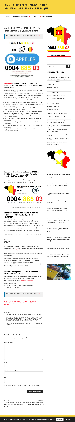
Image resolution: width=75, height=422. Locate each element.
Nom (5, 362)
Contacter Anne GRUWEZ (53, 82)
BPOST (8, 312)
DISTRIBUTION (10, 317)
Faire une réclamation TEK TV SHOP (56, 95)
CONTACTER (13, 316)
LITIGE (21, 318)
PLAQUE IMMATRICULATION (27, 319)
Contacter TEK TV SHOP (53, 104)
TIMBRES (8, 324)
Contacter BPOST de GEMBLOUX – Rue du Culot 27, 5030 (22, 301)
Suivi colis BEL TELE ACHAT (53, 106)
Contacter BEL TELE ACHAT (53, 109)
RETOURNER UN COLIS (30, 322)
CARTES (39, 314)
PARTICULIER (16, 319)
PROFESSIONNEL (19, 320)
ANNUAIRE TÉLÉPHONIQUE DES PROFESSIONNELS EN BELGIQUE (26, 6)
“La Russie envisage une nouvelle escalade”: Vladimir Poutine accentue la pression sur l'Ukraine (58, 256)
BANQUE (24, 314)
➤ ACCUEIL (7, 16)
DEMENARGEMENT (31, 316)
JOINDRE (16, 318)
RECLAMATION (33, 320)
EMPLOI (16, 317)
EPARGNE (33, 317)
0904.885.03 (26, 264)
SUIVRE (34, 323)
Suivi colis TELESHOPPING (53, 87)
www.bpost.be (17, 250)
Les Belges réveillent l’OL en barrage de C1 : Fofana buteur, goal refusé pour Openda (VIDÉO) (57, 230)
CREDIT (25, 316)
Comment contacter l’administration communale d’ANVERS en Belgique (56, 121)
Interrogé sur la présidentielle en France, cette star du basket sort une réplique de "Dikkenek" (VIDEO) (58, 239)
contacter (8, 83)
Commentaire (8, 342)
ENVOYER (27, 317)
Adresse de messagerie (11, 370)
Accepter (59, 419)
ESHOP (37, 317)
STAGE (12, 323)
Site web (6, 377)
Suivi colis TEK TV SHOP (52, 101)
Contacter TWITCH (51, 84)
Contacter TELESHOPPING (53, 93)
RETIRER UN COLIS (19, 322)
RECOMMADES (10, 322)
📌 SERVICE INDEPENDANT (46, 16)
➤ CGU (34, 16)
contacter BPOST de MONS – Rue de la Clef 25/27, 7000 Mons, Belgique (10, 302)
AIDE (13, 314)
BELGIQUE (28, 314)
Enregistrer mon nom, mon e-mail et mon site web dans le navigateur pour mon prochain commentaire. (22, 386)
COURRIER (19, 316)
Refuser (67, 419)
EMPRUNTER (22, 317)
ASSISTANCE (18, 314)
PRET (13, 320)
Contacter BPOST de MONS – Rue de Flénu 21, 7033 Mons (35, 301)
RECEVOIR (26, 320)
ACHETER (8, 314)
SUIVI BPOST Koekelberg (24, 323)
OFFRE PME (34, 318)
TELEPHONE (39, 323)
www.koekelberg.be (27, 280)
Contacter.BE (17, 26)
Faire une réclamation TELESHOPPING (56, 90)
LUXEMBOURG (26, 318)
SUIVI (16, 323)
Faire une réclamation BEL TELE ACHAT (56, 98)
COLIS (8, 316)
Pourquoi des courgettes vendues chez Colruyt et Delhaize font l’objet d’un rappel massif (57, 210)
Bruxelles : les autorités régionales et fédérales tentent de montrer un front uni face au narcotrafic (58, 176)
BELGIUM (34, 314)
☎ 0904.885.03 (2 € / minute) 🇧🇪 (21, 16)
